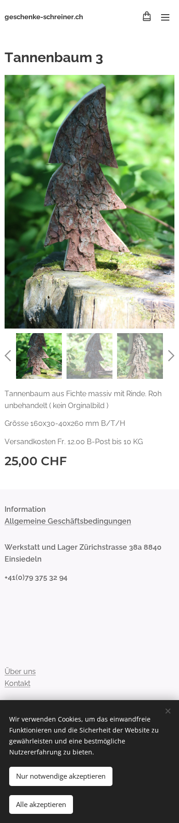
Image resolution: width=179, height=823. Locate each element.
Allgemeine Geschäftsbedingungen (68, 521)
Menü (165, 17)
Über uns (20, 671)
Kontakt (17, 683)
